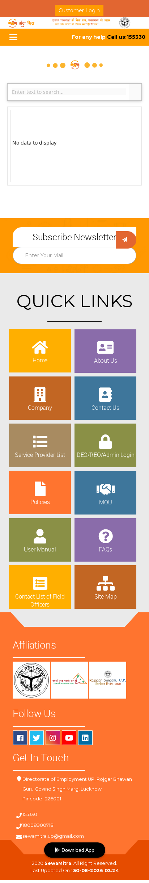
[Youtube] (69, 737)
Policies (40, 502)
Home (40, 360)
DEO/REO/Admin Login (106, 455)
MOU (105, 502)
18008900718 (38, 825)
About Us (105, 361)
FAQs (105, 549)
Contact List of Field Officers (40, 600)
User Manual (40, 549)
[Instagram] (53, 737)
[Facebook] (20, 737)
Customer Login (79, 10)
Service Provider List (40, 455)
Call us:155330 (126, 37)
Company (40, 408)
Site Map (105, 596)
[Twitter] (36, 737)
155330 (29, 814)
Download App (77, 850)
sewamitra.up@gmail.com (53, 836)
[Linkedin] (85, 737)
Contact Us (105, 408)
